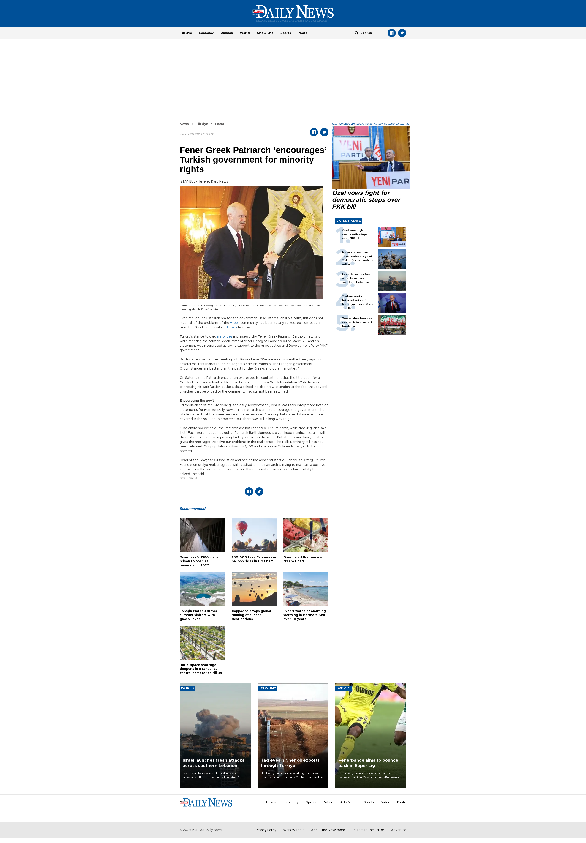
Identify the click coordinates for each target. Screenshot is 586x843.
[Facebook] (392, 33)
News (184, 124)
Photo (302, 33)
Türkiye (186, 33)
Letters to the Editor (368, 830)
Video (385, 802)
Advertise (398, 830)
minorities (224, 336)
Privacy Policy (266, 830)
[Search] (356, 33)
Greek (234, 323)
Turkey (231, 327)
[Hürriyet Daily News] (293, 13)
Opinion (226, 33)
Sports (285, 33)
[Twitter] (402, 33)
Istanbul (191, 478)
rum (182, 478)
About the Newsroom (328, 830)
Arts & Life (265, 33)
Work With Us (293, 830)
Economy (206, 33)
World (245, 33)
